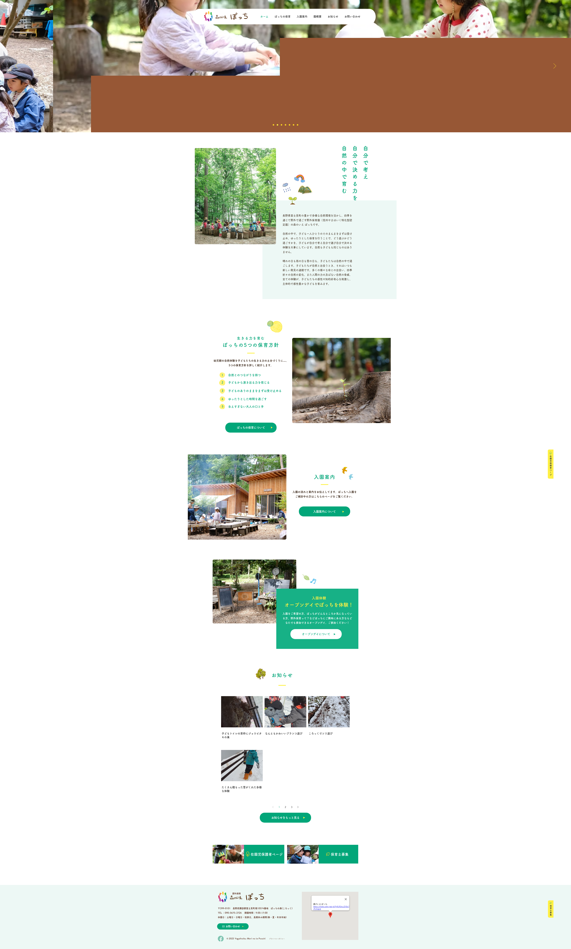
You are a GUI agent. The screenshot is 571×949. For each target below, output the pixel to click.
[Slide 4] (285, 125)
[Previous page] (273, 807)
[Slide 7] (277, 125)
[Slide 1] (273, 125)
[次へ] (554, 66)
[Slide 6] (293, 125)
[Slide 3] (281, 125)
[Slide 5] (289, 125)
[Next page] (298, 807)
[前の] (16, 66)
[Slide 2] (297, 125)
